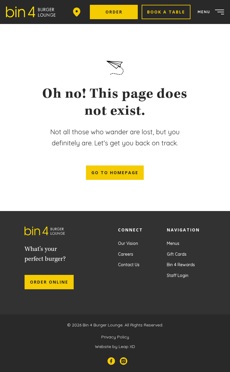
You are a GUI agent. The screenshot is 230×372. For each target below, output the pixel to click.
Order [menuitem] (113, 12)
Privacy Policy (115, 337)
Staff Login (177, 275)
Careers (125, 254)
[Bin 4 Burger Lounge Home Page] (49, 232)
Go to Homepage (114, 172)
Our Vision (128, 243)
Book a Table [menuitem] (166, 12)
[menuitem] (33, 12)
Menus (173, 243)
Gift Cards (177, 254)
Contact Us (129, 264)
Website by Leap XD (115, 346)
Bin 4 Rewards (181, 264)
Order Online (49, 282)
